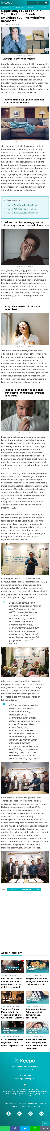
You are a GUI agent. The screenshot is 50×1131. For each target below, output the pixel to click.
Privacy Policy (25, 1106)
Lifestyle (7, 8)
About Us (13, 1106)
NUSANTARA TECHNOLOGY (28, 1066)
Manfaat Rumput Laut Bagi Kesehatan (22, 213)
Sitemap (36, 1106)
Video (30, 8)
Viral (3, 976)
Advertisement (10, 1103)
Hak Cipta (22, 1103)
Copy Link (45, 1128)
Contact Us (32, 1103)
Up (45, 1123)
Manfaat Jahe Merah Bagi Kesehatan (21, 205)
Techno (19, 8)
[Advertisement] (25, 922)
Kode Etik (42, 1103)
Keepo (17, 25)
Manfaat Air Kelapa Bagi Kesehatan (21, 209)
